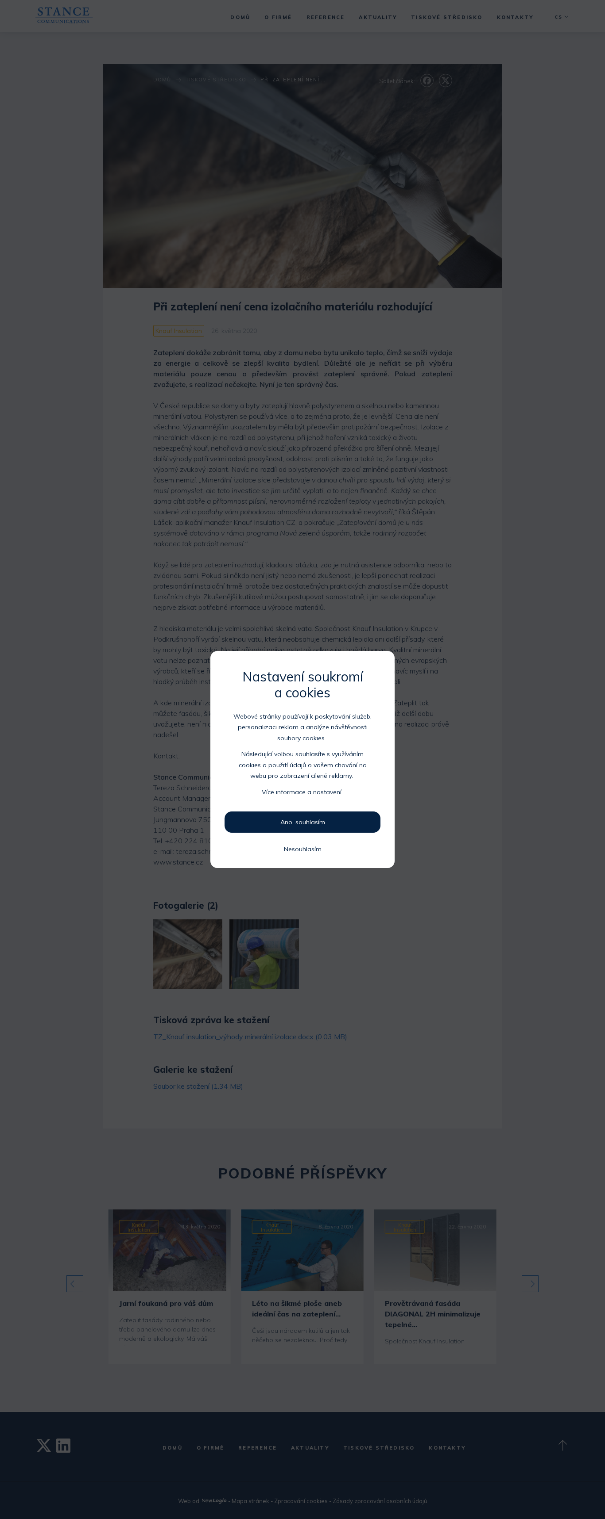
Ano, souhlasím (302, 822)
